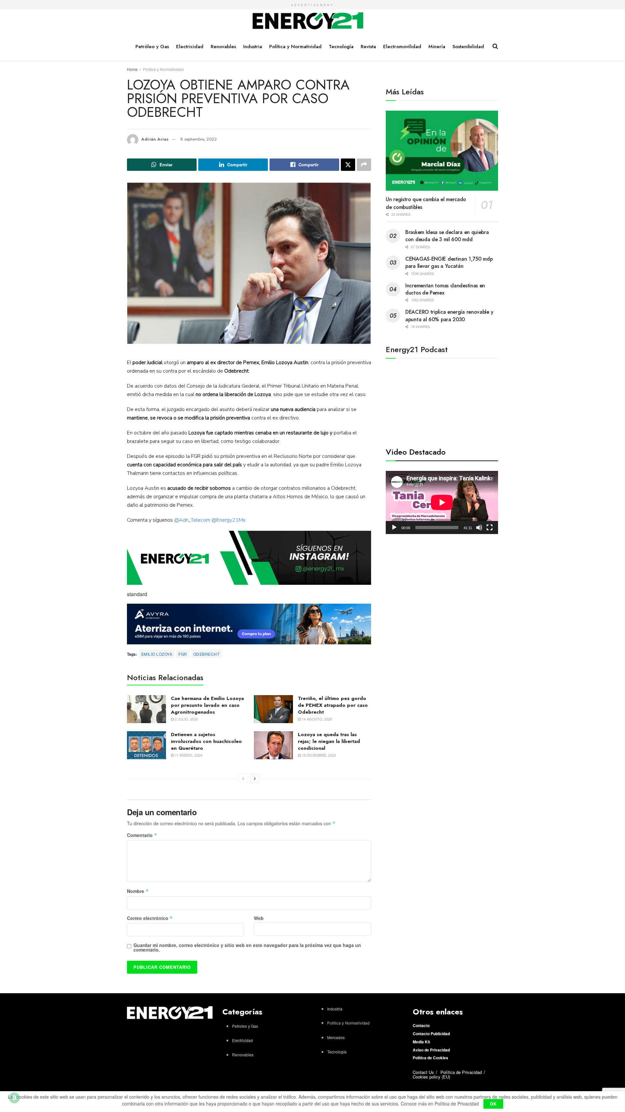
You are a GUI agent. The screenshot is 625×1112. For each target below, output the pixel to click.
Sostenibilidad (468, 46)
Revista (368, 46)
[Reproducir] (394, 527)
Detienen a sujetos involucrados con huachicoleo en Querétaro (206, 741)
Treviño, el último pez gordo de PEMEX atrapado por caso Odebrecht (333, 705)
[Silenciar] (479, 527)
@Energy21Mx (228, 520)
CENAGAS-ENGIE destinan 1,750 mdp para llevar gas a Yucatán (449, 262)
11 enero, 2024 (188, 755)
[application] (442, 502)
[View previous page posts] (243, 778)
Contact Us (423, 1072)
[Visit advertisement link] (249, 558)
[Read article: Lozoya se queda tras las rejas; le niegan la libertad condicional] (273, 745)
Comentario (142, 835)
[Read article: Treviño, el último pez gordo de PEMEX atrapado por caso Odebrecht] (273, 709)
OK (493, 1104)
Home (132, 69)
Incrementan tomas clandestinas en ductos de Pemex (445, 289)
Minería (436, 46)
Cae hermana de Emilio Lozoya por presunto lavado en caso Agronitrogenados (207, 705)
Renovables (223, 46)
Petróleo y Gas (152, 46)
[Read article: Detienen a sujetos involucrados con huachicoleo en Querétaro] (146, 745)
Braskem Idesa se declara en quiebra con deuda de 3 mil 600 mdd (447, 235)
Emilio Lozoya (156, 654)
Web (259, 918)
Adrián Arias (155, 139)
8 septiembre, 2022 (198, 139)
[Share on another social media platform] (364, 164)
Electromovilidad (402, 46)
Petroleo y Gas (245, 1026)
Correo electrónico (150, 918)
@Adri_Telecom (192, 520)
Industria (252, 46)
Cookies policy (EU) (431, 1077)
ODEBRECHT (206, 654)
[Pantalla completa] (489, 527)
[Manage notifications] (14, 1097)
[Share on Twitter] (348, 164)
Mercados (336, 1037)
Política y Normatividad (295, 46)
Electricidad (189, 46)
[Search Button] (495, 46)
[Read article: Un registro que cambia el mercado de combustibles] (442, 151)
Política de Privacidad (461, 1072)
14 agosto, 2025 (316, 718)
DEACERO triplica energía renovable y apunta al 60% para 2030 (449, 315)
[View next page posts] (255, 778)
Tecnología (341, 46)
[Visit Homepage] (308, 21)
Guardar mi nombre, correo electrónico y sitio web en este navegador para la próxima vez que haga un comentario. (247, 947)
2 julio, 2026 (186, 718)
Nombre (138, 891)
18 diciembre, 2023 (318, 755)
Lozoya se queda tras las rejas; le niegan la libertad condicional (329, 741)
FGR (182, 654)
